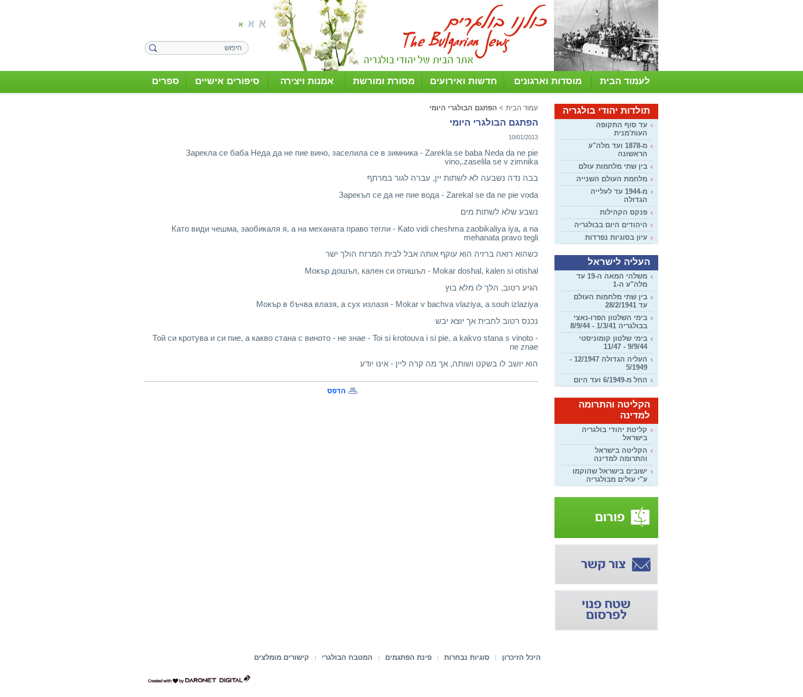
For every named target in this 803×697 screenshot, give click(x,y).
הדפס (336, 391)
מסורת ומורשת (384, 81)
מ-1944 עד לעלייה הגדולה (619, 195)
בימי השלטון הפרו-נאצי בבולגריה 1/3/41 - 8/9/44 (608, 322)
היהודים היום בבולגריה (610, 225)
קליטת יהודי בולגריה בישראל (614, 434)
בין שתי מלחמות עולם (612, 166)
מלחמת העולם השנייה (611, 179)
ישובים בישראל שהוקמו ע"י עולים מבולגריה (609, 475)
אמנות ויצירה (307, 81)
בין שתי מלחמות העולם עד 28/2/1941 (610, 301)
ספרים (165, 81)
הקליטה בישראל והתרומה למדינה (620, 454)
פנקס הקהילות (623, 212)
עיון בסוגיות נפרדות (616, 237)
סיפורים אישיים (227, 81)
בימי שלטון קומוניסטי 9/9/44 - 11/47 (613, 342)
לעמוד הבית (625, 81)
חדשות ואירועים (463, 81)
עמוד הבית (522, 108)
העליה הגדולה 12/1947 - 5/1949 (608, 363)
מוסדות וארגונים (548, 81)
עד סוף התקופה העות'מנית (621, 129)
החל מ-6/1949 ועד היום (610, 380)
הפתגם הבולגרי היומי (463, 108)
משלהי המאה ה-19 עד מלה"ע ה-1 (611, 280)
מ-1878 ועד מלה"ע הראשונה (617, 149)
